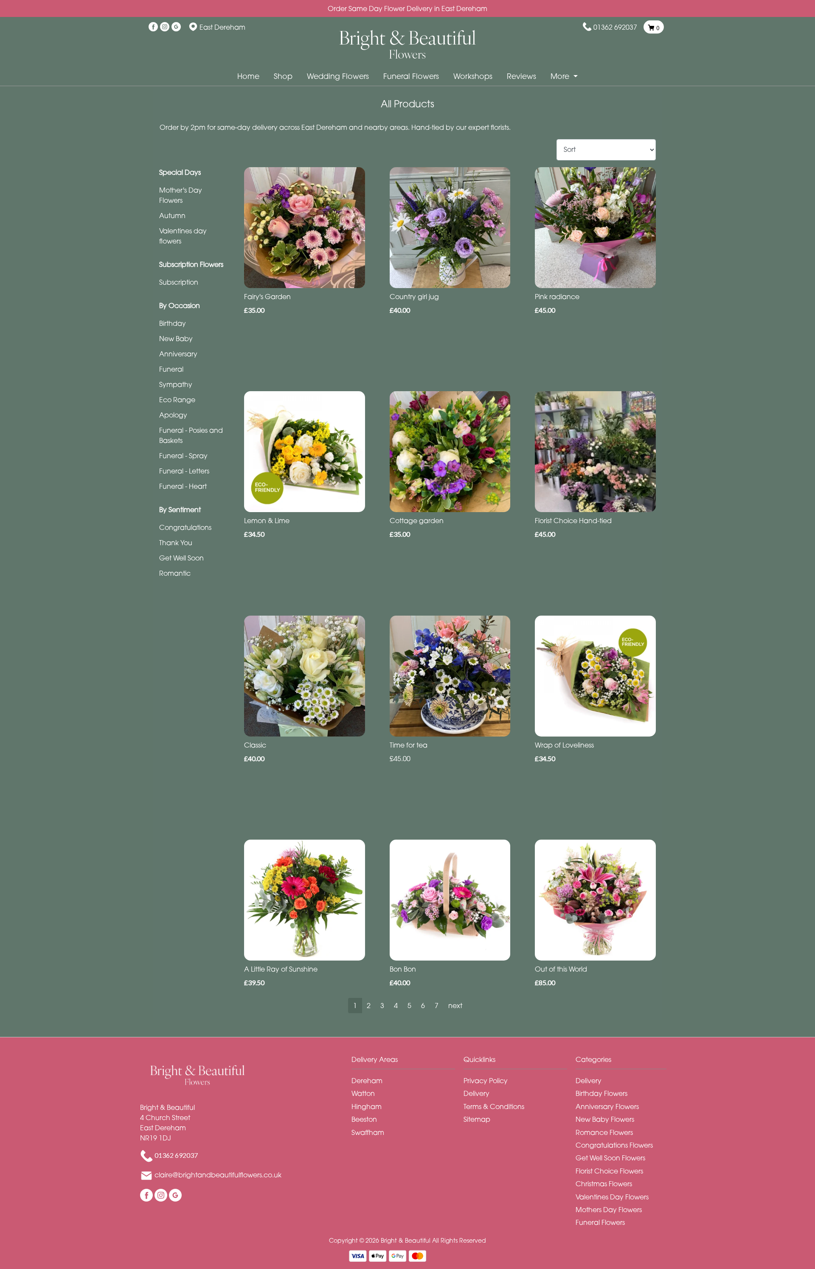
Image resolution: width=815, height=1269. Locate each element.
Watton (363, 1093)
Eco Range (177, 399)
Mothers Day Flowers (609, 1209)
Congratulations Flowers (614, 1145)
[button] (407, 1061)
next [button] (455, 1005)
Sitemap (477, 1119)
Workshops (472, 76)
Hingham (366, 1106)
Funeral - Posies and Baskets (191, 435)
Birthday (172, 323)
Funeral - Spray (183, 455)
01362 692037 (615, 27)
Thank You (175, 542)
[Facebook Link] (153, 27)
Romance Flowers (604, 1132)
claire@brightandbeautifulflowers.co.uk (218, 1175)
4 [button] (396, 1005)
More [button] (561, 76)
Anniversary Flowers (607, 1106)
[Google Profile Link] (176, 27)
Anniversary (178, 354)
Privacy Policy (486, 1080)
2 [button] (369, 1005)
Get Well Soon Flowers (610, 1158)
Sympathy (175, 384)
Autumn (172, 215)
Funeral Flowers (411, 76)
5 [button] (409, 1005)
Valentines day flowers (183, 236)
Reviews (521, 76)
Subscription (178, 282)
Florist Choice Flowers (609, 1171)
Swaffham (367, 1132)
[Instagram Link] (164, 27)
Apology (173, 415)
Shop (283, 76)
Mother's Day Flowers (180, 195)
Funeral (171, 369)
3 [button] (382, 1005)
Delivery (476, 1093)
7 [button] (436, 1005)
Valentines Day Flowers (612, 1197)
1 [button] (355, 1005)
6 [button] (423, 1005)
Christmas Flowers (604, 1183)
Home (248, 76)
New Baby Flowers (605, 1119)
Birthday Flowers (601, 1093)
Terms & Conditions (494, 1106)
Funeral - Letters (184, 471)
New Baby (176, 338)
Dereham (366, 1080)
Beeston (364, 1119)
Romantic (175, 573)
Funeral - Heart (183, 486)
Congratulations (185, 527)
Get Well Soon (181, 558)
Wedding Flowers (338, 76)
